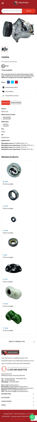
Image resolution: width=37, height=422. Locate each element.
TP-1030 (5, 328)
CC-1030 (5, 230)
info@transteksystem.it (12, 385)
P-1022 (5, 255)
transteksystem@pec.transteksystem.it (16, 391)
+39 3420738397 (14, 382)
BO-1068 (5, 182)
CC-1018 (5, 206)
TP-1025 (5, 304)
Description (6, 103)
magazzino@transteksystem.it (18, 386)
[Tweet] (12, 82)
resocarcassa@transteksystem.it (17, 390)
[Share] (8, 82)
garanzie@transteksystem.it (25, 388)
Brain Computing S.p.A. (18, 419)
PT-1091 (5, 279)
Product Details (16, 103)
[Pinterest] (16, 82)
